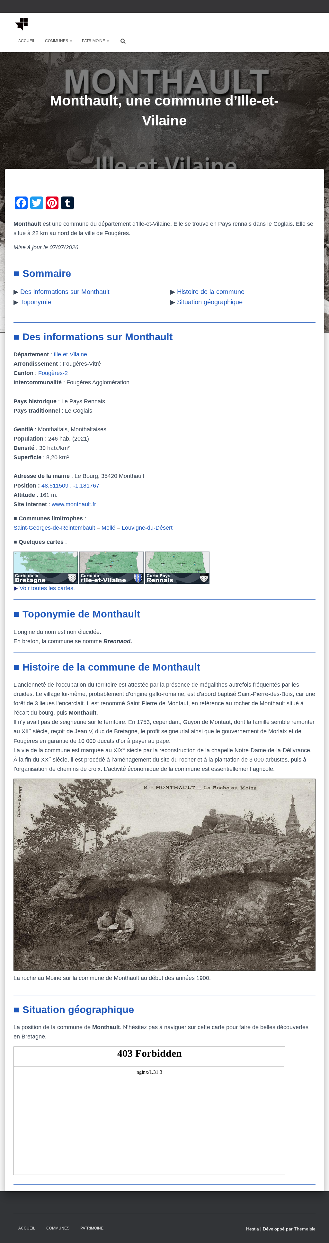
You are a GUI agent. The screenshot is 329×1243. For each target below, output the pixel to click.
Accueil (26, 41)
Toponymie (35, 302)
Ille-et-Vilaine (70, 354)
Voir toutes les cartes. (47, 588)
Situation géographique (210, 302)
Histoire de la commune (211, 291)
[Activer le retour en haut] (316, 1230)
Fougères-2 (53, 373)
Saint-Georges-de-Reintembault (54, 528)
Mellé (108, 528)
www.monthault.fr (74, 504)
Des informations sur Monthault (65, 291)
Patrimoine (94, 41)
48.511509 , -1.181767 (70, 485)
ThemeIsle (305, 1228)
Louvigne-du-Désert (147, 528)
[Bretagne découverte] (21, 24)
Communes (57, 41)
